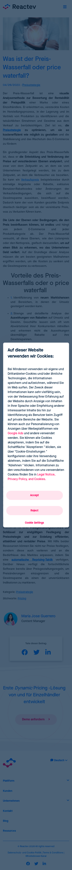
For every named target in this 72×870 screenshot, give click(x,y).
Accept (34, 495)
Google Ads (15, 433)
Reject (34, 510)
